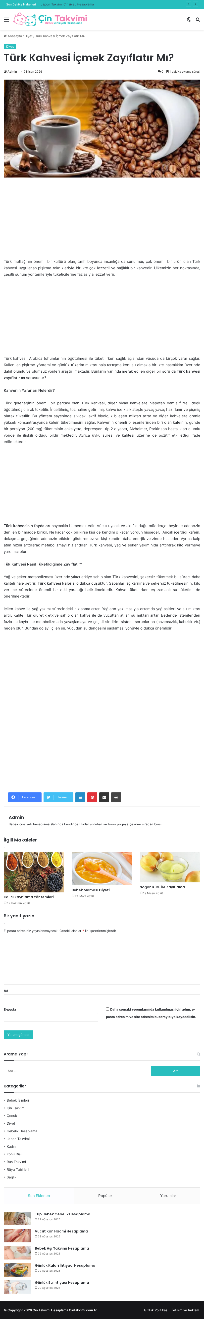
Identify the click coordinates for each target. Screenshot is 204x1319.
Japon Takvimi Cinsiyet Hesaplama (67, 4)
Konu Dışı (14, 1154)
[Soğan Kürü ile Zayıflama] (170, 867)
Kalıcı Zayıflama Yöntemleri (29, 897)
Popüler (105, 1195)
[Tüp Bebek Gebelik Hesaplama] (17, 1218)
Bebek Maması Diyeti (91, 890)
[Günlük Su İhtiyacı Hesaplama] (17, 1287)
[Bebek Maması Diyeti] (102, 868)
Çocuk (12, 1116)
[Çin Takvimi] (50, 19)
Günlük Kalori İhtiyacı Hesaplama (65, 1265)
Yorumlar (168, 1195)
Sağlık (11, 1177)
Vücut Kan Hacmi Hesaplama (61, 1231)
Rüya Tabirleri (18, 1169)
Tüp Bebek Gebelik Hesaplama (62, 1214)
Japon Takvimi (18, 1139)
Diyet (29, 36)
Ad (6, 991)
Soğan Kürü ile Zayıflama (162, 887)
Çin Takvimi (16, 1108)
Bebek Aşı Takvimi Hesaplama (62, 1248)
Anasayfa (14, 36)
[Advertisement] (102, 221)
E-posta (10, 1009)
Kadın (11, 1146)
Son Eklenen (39, 1195)
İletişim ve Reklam (185, 1310)
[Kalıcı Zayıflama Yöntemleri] (34, 872)
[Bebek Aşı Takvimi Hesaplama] (17, 1252)
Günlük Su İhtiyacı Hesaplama (62, 1282)
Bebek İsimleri (18, 1100)
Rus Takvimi (16, 1162)
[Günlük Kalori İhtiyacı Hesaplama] (17, 1270)
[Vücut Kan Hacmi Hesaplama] (17, 1235)
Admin (12, 71)
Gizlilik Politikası (156, 1310)
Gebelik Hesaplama (22, 1131)
